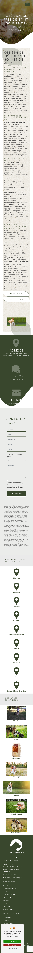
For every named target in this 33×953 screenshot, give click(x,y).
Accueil (5, 885)
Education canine (9, 894)
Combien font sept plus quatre (15, 455)
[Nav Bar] (27, 4)
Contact (6, 891)
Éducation (8, 917)
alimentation (8, 923)
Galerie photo (8, 909)
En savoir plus (16, 294)
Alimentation (7, 900)
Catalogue (6, 906)
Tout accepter (12, 941)
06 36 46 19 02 (16, 379)
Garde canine (7, 897)
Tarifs (5, 903)
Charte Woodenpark (10, 888)
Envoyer (18, 494)
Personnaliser (12, 948)
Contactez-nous (16, 299)
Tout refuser (12, 945)
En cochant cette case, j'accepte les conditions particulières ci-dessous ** (16, 485)
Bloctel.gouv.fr (17, 545)
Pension (7, 920)
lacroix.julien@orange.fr (16, 403)
